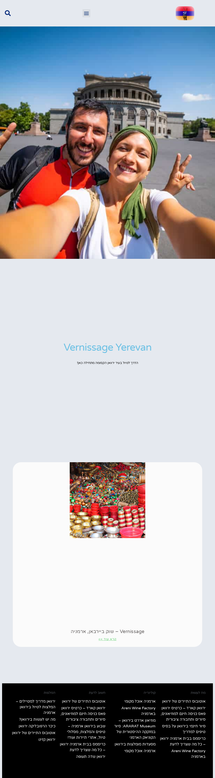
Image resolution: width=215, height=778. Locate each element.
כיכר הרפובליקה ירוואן (37, 726)
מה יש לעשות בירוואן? (37, 719)
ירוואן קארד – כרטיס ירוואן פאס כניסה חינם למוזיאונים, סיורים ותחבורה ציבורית (183, 714)
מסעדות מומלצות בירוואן (135, 744)
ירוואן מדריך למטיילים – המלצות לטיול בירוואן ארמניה (35, 707)
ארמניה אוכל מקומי (140, 701)
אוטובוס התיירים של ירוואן (184, 701)
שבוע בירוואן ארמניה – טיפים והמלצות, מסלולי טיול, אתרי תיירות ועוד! (86, 732)
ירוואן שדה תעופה (90, 756)
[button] (86, 13)
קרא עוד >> (107, 639)
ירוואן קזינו (46, 739)
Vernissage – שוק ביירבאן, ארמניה (107, 631)
